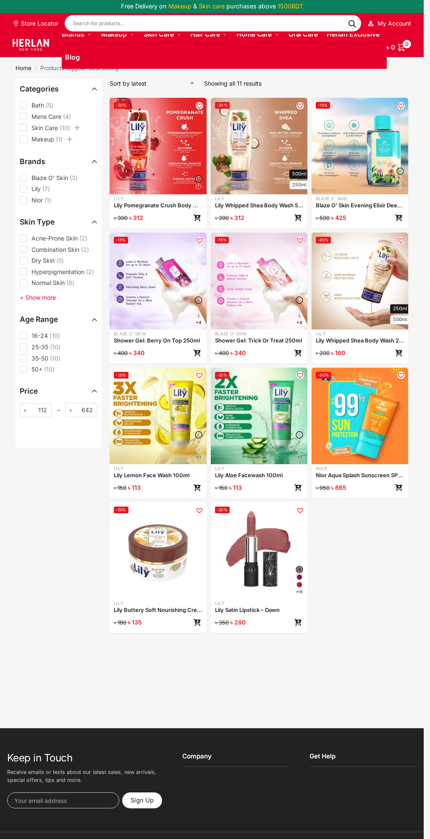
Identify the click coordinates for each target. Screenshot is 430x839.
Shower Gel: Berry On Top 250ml (157, 340)
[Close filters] (18, 452)
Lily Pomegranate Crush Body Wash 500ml (158, 205)
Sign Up (142, 800)
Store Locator (38, 23)
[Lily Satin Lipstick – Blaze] (299, 585)
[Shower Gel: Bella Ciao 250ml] (199, 315)
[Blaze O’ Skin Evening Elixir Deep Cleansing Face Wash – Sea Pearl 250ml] (400, 171)
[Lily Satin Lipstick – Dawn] (299, 569)
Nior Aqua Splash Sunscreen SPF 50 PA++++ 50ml (360, 475)
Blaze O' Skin (332, 198)
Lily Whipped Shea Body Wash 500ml (259, 205)
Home (23, 68)
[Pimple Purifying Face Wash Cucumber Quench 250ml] (400, 186)
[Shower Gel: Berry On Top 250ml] (199, 300)
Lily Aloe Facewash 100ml (249, 475)
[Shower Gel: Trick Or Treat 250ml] (299, 300)
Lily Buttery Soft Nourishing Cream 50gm (158, 609)
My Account (394, 23)
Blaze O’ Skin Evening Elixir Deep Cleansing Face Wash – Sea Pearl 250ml (360, 205)
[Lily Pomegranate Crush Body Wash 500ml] (199, 179)
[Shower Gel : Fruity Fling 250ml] (199, 308)
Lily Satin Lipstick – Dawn (247, 609)
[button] (399, 45)
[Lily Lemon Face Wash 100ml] (199, 435)
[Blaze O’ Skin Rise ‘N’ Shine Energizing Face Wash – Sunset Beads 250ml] (400, 179)
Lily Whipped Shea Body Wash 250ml (360, 340)
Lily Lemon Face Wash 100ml (151, 475)
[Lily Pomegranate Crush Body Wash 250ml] (199, 186)
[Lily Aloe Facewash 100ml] (199, 442)
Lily (118, 198)
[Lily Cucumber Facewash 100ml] (199, 450)
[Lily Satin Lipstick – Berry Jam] (299, 577)
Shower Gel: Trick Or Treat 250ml (258, 340)
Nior (321, 468)
